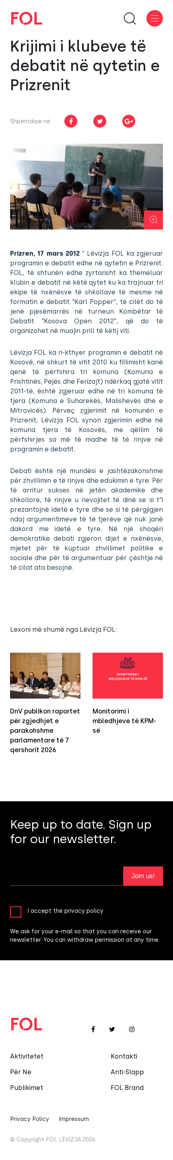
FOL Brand (127, 1088)
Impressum (74, 1119)
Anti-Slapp (127, 1072)
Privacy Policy (29, 1119)
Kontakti (124, 1056)
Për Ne (20, 1072)
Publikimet (26, 1088)
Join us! (143, 876)
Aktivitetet (26, 1056)
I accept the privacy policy (65, 911)
